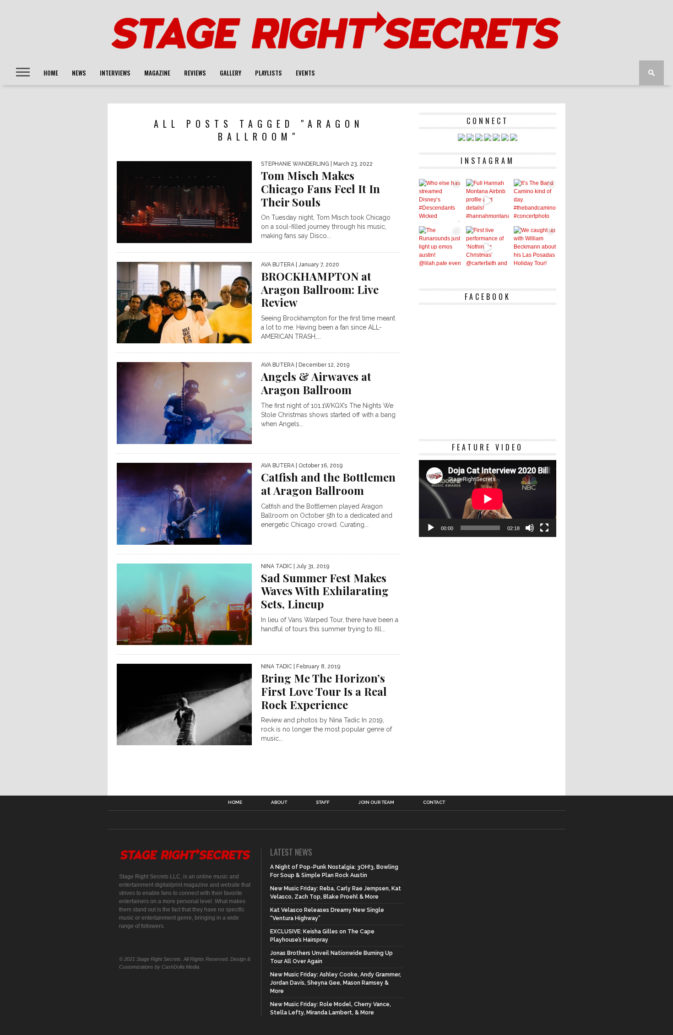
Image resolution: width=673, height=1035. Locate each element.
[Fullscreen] (544, 527)
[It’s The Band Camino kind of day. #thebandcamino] (535, 200)
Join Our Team (376, 802)
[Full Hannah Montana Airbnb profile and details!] (487, 200)
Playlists (268, 72)
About (279, 802)
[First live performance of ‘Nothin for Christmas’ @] (487, 247)
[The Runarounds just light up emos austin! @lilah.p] (440, 247)
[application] (487, 498)
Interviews (115, 72)
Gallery (230, 72)
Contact (434, 802)
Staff (323, 802)
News (79, 72)
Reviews (195, 72)
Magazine (157, 72)
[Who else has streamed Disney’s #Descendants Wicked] (440, 200)
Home (50, 72)
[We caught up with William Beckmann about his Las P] (535, 247)
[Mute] (529, 527)
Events (305, 72)
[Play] (430, 527)
